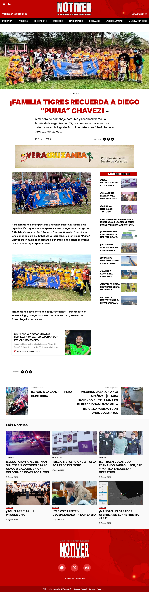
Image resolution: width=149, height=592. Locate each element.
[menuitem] (74, 578)
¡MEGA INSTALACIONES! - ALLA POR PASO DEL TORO (74, 463)
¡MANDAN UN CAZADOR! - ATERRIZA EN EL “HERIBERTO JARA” (119, 515)
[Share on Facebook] (108, 139)
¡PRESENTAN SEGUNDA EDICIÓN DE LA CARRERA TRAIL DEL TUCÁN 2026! (109, 250)
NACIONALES (76, 21)
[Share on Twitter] (104, 139)
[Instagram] (87, 568)
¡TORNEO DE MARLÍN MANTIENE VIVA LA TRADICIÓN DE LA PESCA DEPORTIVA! (109, 263)
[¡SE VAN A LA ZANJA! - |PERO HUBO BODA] (17, 401)
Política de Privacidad (74, 578)
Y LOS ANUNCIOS (138, 21)
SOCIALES (94, 21)
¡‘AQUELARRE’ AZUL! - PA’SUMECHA (21, 513)
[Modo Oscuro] (9, 3)
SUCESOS (58, 21)
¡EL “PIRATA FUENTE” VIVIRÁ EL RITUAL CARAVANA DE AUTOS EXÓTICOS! (109, 303)
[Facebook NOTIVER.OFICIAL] (62, 568)
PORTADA (7, 21)
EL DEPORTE (40, 21)
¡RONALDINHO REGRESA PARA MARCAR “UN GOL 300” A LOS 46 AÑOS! (109, 198)
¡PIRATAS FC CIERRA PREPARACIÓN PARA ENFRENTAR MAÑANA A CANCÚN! (110, 289)
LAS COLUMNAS (114, 21)
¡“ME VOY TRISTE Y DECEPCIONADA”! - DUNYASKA (74, 513)
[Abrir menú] (3, 3)
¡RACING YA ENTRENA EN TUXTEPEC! (106, 209)
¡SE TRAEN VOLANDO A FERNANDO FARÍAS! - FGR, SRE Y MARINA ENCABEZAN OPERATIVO (120, 467)
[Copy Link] (112, 139)
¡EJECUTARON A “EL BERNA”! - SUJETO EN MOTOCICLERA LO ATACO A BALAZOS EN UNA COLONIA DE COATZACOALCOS (27, 467)
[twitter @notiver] (74, 568)
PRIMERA (23, 21)
